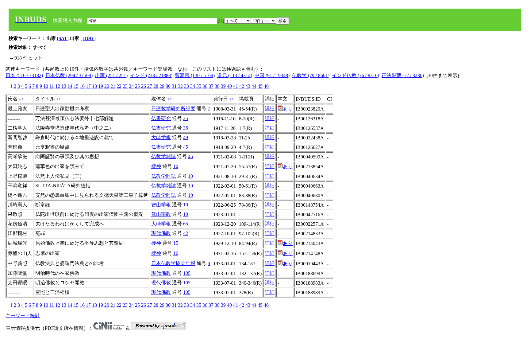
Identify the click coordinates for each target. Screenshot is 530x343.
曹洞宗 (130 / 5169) (195, 75)
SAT (63, 38)
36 (204, 86)
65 (185, 223)
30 (168, 86)
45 (260, 86)
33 (186, 86)
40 (229, 86)
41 (235, 86)
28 (155, 86)
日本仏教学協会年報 (173, 263)
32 (180, 86)
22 (119, 86)
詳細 (270, 108)
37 (211, 86)
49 (185, 137)
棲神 (156, 166)
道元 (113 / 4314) (234, 75)
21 (112, 86)
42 (241, 86)
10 (45, 86)
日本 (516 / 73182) (24, 75)
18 (94, 86)
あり (288, 108)
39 (223, 86)
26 (143, 86)
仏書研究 (161, 118)
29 (161, 86)
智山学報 (161, 204)
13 (63, 86)
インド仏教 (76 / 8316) (355, 75)
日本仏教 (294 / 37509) (69, 75)
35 (198, 86)
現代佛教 (161, 233)
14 (69, 86)
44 (254, 86)
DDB (88, 38)
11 (51, 86)
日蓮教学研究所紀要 (173, 108)
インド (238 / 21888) (151, 75)
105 (186, 273)
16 (82, 86)
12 (57, 86)
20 (106, 86)
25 (137, 86)
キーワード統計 (23, 315)
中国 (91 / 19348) (272, 75)
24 (131, 86)
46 (266, 86)
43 (247, 86)
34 (192, 86)
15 (76, 86)
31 (174, 86)
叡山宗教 (161, 214)
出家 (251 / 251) (111, 75)
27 (149, 86)
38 (217, 86)
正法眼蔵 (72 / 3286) (403, 75)
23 (125, 86)
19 (100, 86)
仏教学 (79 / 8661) (310, 75)
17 (88, 86)
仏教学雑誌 (163, 156)
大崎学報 (161, 137)
